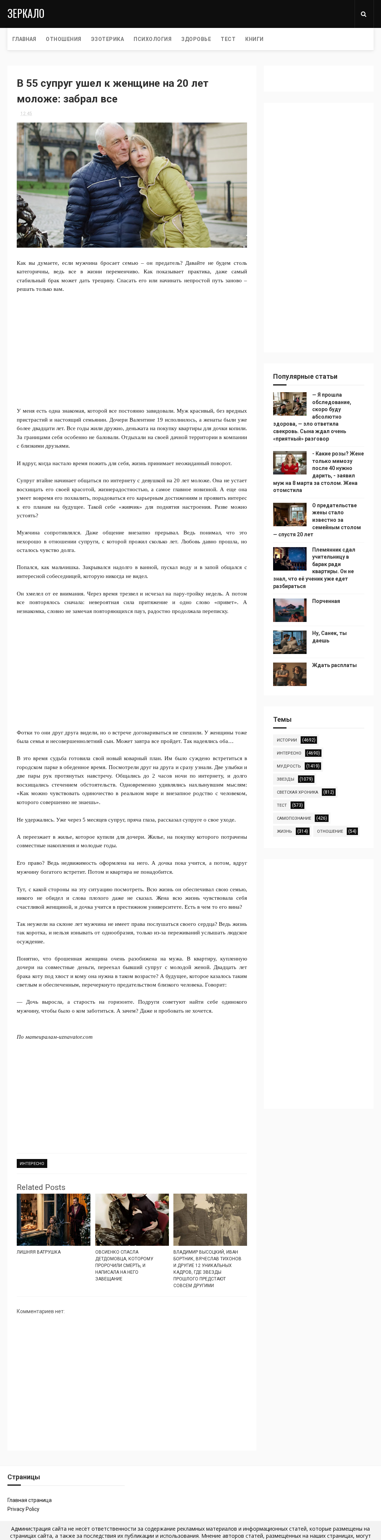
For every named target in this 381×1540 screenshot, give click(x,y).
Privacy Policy (23, 1509)
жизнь (284, 831)
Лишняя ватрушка (39, 1252)
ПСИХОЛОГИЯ (153, 39)
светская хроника (297, 792)
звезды (285, 779)
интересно (32, 1163)
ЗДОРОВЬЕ (196, 39)
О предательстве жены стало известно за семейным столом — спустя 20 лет (317, 519)
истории (287, 740)
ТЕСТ (228, 39)
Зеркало (25, 13)
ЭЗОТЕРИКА (107, 39)
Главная (24, 39)
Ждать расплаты (334, 665)
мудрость (289, 766)
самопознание (294, 818)
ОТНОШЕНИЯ (63, 39)
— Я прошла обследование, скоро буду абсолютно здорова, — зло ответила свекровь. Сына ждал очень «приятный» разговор (312, 417)
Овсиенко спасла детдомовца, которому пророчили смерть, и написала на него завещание (124, 1266)
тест (282, 805)
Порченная (326, 601)
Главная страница (29, 1500)
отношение (330, 831)
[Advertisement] (132, 345)
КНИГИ (254, 39)
